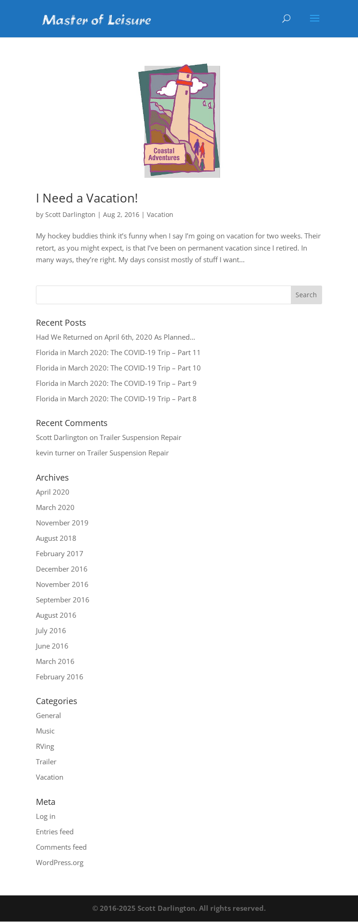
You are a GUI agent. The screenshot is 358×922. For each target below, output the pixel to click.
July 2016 (51, 630)
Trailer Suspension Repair (140, 437)
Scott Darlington (70, 214)
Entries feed (55, 831)
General (48, 715)
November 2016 (62, 584)
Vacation (160, 214)
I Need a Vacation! (87, 197)
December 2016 (62, 568)
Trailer (46, 761)
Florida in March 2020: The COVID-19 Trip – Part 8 (116, 398)
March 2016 (55, 661)
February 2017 (59, 553)
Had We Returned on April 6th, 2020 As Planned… (115, 337)
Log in (45, 816)
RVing (45, 746)
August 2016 (56, 615)
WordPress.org (59, 862)
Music (45, 730)
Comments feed (61, 847)
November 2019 (62, 522)
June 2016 (52, 645)
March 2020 (55, 507)
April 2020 (52, 491)
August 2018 (56, 538)
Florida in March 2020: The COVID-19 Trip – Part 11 (118, 352)
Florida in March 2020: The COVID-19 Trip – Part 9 (116, 383)
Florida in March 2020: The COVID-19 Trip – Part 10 (118, 367)
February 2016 (59, 676)
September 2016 (63, 599)
